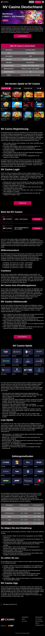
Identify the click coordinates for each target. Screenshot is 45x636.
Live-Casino (16, 88)
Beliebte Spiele (5, 88)
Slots (38, 88)
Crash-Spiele (27, 88)
